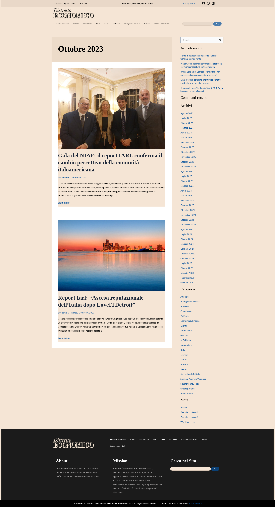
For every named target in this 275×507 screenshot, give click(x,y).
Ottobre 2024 (187, 219)
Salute (106, 24)
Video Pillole (186, 393)
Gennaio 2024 (187, 248)
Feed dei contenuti (189, 412)
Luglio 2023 (186, 263)
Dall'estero (185, 316)
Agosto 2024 (186, 229)
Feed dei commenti (189, 417)
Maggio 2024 (187, 244)
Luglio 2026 (186, 118)
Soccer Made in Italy (161, 24)
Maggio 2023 (187, 273)
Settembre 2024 (188, 224)
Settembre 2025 (188, 166)
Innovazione (87, 24)
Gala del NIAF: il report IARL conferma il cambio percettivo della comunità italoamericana (110, 162)
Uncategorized (187, 388)
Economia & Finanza (61, 24)
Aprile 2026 (186, 132)
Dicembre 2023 (187, 253)
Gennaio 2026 (187, 147)
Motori (183, 359)
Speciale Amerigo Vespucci (193, 379)
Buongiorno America (132, 24)
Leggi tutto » (64, 202)
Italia (98, 24)
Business (184, 306)
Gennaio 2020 (187, 282)
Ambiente (116, 24)
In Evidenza (63, 177)
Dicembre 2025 (187, 152)
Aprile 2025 (186, 190)
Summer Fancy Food (189, 383)
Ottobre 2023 (187, 258)
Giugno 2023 (186, 268)
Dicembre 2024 (187, 210)
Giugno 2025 (186, 181)
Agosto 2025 (186, 171)
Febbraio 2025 (187, 200)
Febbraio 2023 (187, 278)
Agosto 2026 (186, 113)
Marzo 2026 (186, 137)
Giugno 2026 (186, 123)
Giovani (147, 24)
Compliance (185, 311)
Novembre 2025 (188, 157)
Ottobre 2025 (187, 161)
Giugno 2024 (186, 239)
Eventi (183, 325)
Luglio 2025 (186, 176)
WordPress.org (187, 422)
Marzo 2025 (186, 195)
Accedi (183, 407)
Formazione (186, 330)
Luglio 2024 (186, 234)
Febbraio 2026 (187, 142)
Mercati (184, 354)
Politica (76, 24)
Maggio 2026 (187, 127)
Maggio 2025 (187, 185)
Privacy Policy (195, 503)
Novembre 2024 (188, 215)
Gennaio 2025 (187, 205)
